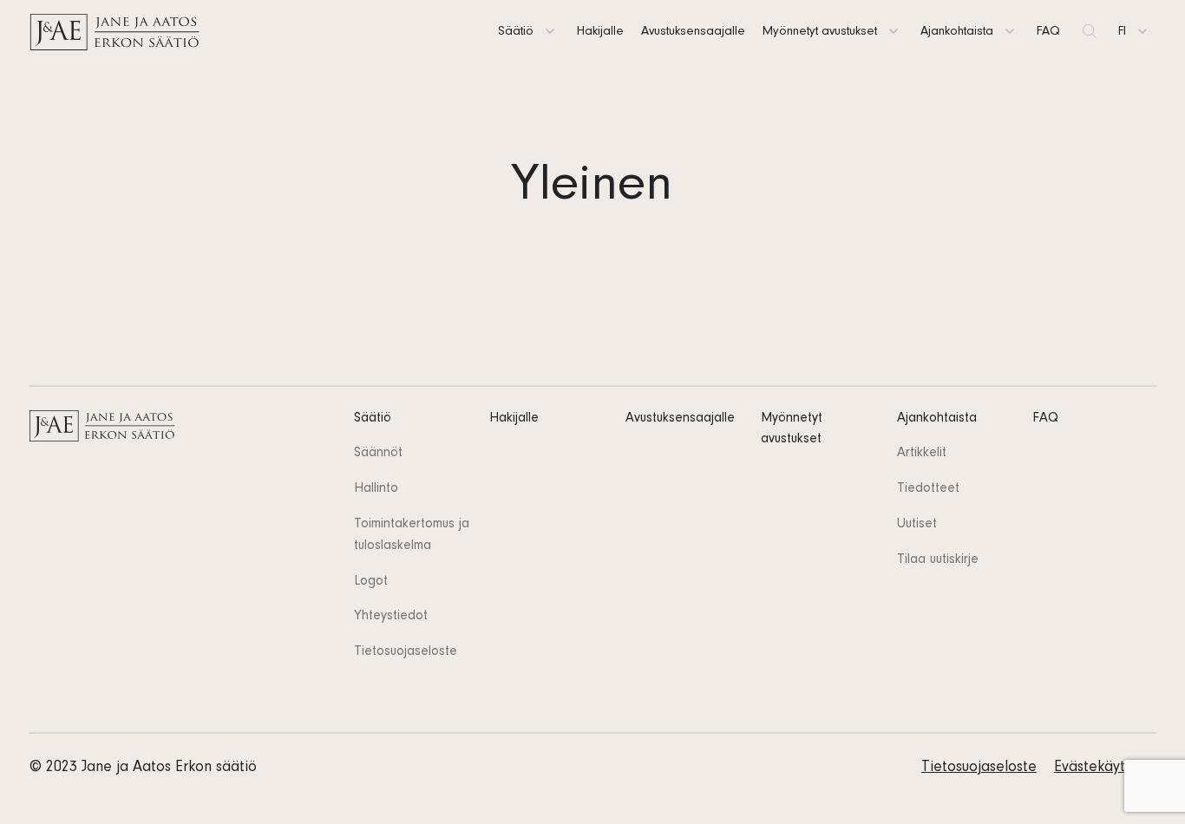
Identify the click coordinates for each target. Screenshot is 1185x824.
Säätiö (516, 32)
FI (1122, 32)
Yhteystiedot (391, 617)
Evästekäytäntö (1105, 768)
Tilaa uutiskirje (938, 560)
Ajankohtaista (956, 32)
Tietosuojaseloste (405, 652)
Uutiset (917, 525)
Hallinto (376, 489)
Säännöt (378, 454)
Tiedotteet (928, 489)
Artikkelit (921, 454)
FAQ (1048, 32)
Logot (371, 582)
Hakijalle (600, 32)
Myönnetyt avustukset (820, 32)
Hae (1089, 32)
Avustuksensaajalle (693, 32)
